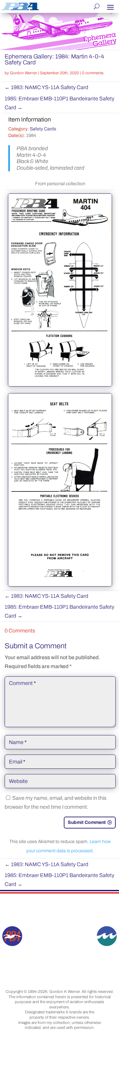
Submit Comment (87, 822)
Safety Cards (43, 128)
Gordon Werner (23, 73)
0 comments (92, 73)
